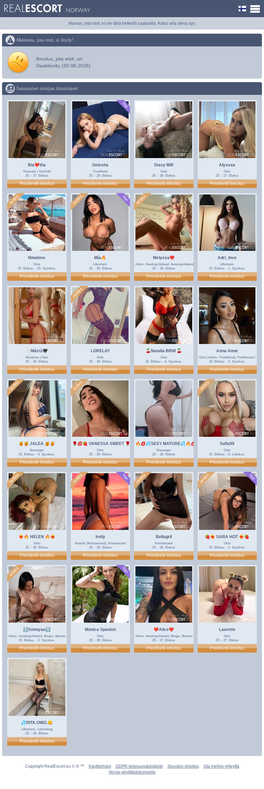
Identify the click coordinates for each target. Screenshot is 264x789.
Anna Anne (227, 350)
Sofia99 (227, 443)
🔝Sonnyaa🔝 (37, 629)
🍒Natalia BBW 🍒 (164, 350)
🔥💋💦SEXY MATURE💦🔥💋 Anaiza (172, 443)
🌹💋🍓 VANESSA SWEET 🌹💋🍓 (106, 443)
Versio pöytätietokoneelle (132, 772)
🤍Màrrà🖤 (37, 350)
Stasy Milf (163, 165)
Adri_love (227, 257)
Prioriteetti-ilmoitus (37, 183)
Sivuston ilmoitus (183, 766)
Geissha (100, 165)
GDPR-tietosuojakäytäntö (139, 766)
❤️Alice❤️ (164, 629)
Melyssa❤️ (164, 257)
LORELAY (100, 350)
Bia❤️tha (37, 165)
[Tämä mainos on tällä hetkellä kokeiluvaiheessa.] (125, 105)
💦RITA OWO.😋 (37, 722)
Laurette (227, 629)
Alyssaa (227, 165)
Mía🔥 (100, 257)
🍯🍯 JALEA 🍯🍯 (37, 443)
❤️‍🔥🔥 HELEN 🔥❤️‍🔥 (37, 536)
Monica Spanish (100, 629)
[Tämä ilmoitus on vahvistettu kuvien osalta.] (14, 200)
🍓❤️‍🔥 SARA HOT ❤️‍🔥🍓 (227, 536)
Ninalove (36, 257)
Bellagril (164, 536)
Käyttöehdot (100, 766)
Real (46, 8)
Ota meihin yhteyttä (221, 766)
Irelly (100, 536)
